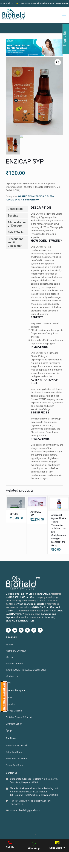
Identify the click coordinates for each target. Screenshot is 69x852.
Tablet (9, 697)
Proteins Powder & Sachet (19, 717)
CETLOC (14, 514)
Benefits (13, 215)
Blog (8, 682)
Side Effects (16, 232)
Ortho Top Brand (14, 752)
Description (15, 209)
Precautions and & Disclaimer (15, 242)
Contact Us (12, 676)
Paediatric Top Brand (16, 758)
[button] (57, 62)
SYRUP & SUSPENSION (27, 199)
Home (9, 644)
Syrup (9, 730)
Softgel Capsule (14, 710)
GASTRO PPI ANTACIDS (31, 196)
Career (9, 657)
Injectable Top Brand (16, 745)
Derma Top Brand (15, 765)
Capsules (10, 704)
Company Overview (16, 650)
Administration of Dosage (17, 224)
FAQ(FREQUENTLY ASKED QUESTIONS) (26, 670)
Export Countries (14, 663)
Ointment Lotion (14, 723)
